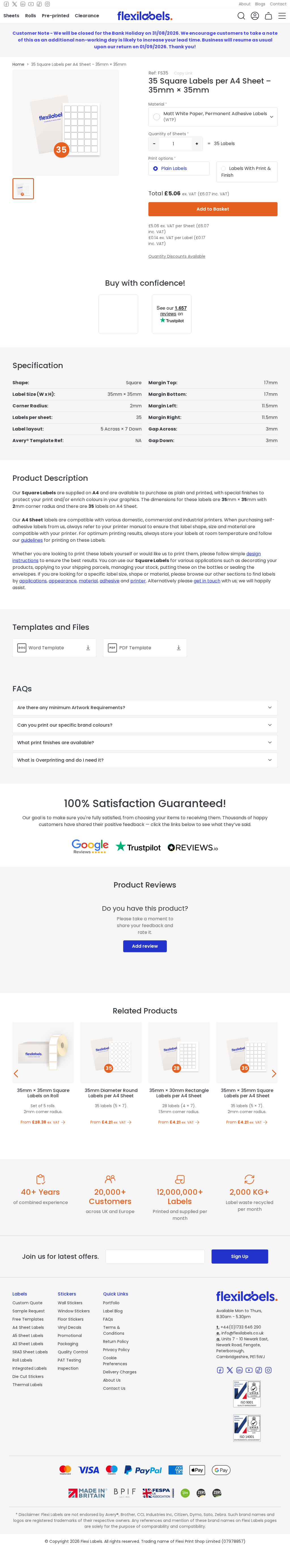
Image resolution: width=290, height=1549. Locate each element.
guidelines (32, 540)
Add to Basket (213, 209)
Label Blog (113, 1311)
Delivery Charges (120, 1372)
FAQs (108, 1319)
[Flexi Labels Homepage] (145, 15)
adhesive (110, 581)
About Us (112, 1380)
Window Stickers (74, 1311)
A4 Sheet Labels (28, 1327)
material (88, 581)
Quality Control (73, 1352)
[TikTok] (39, 4)
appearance (63, 581)
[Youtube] (31, 4)
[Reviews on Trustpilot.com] (138, 846)
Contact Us (114, 1388)
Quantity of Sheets (167, 134)
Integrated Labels (29, 1368)
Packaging (68, 1344)
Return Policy (116, 1341)
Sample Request (28, 1311)
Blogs (260, 4)
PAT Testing (69, 1360)
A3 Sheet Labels (27, 1344)
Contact (278, 4)
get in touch (207, 581)
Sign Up (239, 1256)
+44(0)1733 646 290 (238, 1327)
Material (156, 104)
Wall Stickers (70, 1303)
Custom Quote (27, 1303)
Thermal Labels (27, 1385)
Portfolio (111, 1303)
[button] (241, 16)
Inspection (68, 1368)
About (245, 4)
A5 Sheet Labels (27, 1335)
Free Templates (28, 1319)
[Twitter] (15, 4)
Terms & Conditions (113, 1330)
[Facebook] (6, 4)
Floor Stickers (71, 1319)
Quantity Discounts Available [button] (176, 256)
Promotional (70, 1335)
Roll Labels (22, 1360)
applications (33, 581)
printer (138, 581)
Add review (145, 946)
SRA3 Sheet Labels (30, 1352)
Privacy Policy (116, 1350)
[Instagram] (47, 4)
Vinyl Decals (69, 1327)
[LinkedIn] (23, 4)
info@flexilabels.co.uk (240, 1333)
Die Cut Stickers (28, 1376)
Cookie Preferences (115, 1361)
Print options (160, 158)
